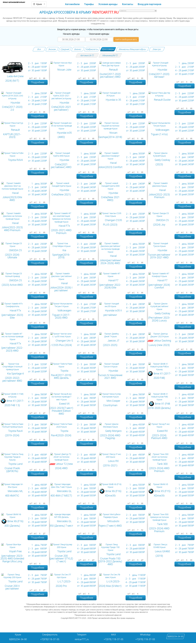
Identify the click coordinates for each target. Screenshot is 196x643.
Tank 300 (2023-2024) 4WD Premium (159, 467)
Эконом (52, 49)
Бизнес (78, 49)
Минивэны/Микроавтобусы (132, 49)
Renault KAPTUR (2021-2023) (12, 133)
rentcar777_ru (82, 639)
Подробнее (37, 82)
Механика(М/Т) (110, 55)
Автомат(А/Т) (87, 55)
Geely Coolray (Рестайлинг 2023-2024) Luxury (159, 317)
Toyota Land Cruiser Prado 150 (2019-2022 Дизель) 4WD (110, 559)
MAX (113, 634)
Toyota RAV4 (15, 160)
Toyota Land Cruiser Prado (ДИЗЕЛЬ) (14, 467)
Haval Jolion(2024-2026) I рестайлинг (61, 286)
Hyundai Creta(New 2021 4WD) (110, 196)
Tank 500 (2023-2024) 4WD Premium (159, 527)
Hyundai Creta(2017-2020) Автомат (159, 73)
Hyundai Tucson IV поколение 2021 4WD (110, 374)
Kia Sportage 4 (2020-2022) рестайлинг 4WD (13, 377)
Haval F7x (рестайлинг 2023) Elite (12, 314)
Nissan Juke (64, 69)
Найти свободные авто (126, 39)
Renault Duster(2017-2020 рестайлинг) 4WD (110, 73)
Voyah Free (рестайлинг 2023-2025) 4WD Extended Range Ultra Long (12, 556)
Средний (65, 49)
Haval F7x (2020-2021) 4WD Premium (61, 229)
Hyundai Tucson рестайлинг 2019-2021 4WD (159, 253)
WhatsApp (145, 634)
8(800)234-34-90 (175, 636)
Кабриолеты (92, 49)
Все (39, 49)
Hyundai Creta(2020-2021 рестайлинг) (61, 106)
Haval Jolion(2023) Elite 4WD (12, 196)
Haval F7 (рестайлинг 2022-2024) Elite (110, 284)
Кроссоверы (108, 49)
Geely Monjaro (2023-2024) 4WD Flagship (111, 434)
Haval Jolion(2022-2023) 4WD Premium (12, 226)
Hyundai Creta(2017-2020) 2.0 (12, 106)
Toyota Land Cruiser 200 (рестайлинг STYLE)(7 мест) (61, 556)
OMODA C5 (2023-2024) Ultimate (13, 253)
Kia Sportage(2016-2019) (61, 253)
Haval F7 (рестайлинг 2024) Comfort (159, 284)
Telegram (81, 634)
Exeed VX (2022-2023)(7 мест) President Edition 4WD (61, 408)
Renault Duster (162, 99)
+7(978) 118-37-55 (113, 639)
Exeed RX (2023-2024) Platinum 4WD (159, 434)
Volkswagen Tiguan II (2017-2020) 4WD (61, 314)
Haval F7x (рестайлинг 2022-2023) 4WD (12, 347)
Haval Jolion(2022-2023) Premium (159, 193)
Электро (157, 49)
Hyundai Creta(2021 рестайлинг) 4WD (61, 163)
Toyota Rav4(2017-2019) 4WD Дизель (61, 374)
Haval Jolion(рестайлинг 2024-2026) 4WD (110, 259)
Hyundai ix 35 (113, 99)
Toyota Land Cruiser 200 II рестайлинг (14, 585)
